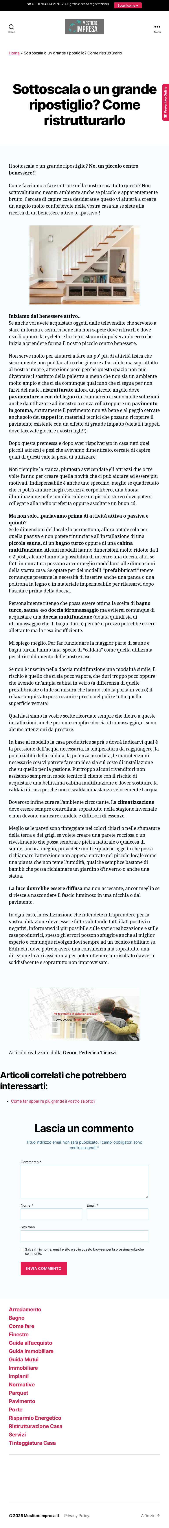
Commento (31, 1162)
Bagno (17, 1318)
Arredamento (25, 1309)
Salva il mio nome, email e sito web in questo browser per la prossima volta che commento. (84, 1251)
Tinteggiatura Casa (32, 1443)
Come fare (21, 1326)
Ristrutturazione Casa (35, 1426)
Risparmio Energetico (35, 1418)
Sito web (28, 1227)
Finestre (19, 1334)
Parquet (18, 1393)
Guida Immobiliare (31, 1351)
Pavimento (22, 1401)
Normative (22, 1384)
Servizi (17, 1434)
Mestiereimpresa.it (41, 1515)
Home (14, 53)
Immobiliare (23, 1368)
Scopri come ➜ (128, 5)
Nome (27, 1206)
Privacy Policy (76, 1515)
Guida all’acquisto (30, 1343)
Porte (15, 1409)
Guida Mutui (24, 1359)
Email (92, 1206)
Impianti (19, 1376)
